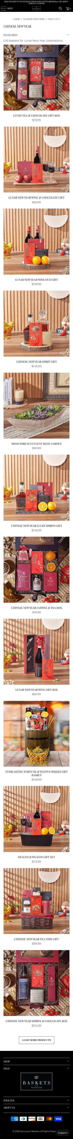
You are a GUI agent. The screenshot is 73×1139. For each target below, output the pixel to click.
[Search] (60, 8)
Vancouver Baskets (29, 1131)
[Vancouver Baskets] (36, 8)
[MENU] (1, 8)
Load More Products (36, 1040)
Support (63, 1132)
